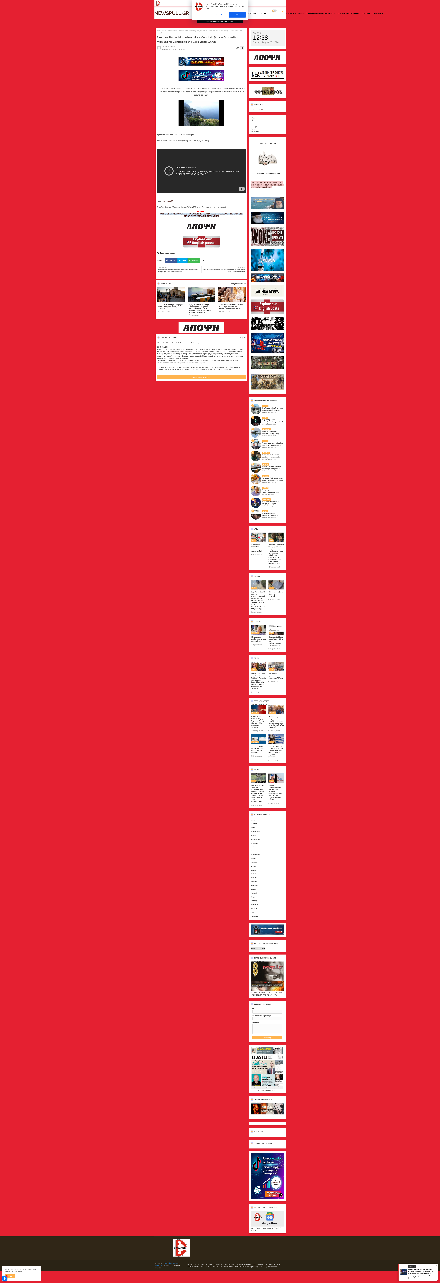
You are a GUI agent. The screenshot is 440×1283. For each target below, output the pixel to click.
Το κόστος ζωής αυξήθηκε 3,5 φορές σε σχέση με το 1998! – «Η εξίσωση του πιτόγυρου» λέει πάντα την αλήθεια (272, 481)
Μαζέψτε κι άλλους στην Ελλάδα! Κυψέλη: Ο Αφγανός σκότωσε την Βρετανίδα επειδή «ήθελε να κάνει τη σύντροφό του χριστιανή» (258, 681)
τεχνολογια (254, 904)
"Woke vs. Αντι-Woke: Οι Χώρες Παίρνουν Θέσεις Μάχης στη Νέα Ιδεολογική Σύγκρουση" (257, 722)
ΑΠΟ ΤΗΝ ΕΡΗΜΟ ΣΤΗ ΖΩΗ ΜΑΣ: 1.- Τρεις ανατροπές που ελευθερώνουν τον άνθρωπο (231, 306)
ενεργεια (254, 862)
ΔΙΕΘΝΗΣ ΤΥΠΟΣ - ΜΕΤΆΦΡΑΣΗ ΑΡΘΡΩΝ (202, 1267)
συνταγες (254, 901)
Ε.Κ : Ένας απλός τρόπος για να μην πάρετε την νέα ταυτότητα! (258, 749)
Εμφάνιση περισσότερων (237, 284)
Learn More (18, 1271)
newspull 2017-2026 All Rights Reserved (262, 1267)
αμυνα (253, 827)
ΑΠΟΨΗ (189, 1264)
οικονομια (254, 878)
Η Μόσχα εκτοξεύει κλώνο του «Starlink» (275, 594)
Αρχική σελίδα (161, 31)
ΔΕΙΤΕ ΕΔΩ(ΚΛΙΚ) (258, 948)
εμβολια (253, 858)
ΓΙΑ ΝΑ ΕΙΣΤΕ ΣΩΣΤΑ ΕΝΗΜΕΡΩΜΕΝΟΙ (201, 216)
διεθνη (253, 847)
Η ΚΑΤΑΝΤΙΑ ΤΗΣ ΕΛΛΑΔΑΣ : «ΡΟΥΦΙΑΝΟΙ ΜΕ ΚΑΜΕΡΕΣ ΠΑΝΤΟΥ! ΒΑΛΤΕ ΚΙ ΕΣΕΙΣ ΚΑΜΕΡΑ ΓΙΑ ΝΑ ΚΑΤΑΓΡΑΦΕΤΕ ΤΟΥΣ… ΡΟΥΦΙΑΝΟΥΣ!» (258, 793)
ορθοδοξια (254, 881)
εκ (251, 851)
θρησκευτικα (172, 31)
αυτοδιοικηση (255, 839)
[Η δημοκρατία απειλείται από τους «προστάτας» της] (256, 491)
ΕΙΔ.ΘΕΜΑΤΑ (289, 13)
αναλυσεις (254, 835)
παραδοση (254, 885)
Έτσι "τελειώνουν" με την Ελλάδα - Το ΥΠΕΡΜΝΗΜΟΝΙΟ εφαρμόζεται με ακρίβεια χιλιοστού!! (275, 751)
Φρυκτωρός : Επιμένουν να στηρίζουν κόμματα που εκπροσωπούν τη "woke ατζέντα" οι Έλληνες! (276, 722)
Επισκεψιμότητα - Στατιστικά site (251, 1264)
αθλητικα (254, 824)
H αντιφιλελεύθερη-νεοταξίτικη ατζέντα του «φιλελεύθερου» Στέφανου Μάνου (271, 516)
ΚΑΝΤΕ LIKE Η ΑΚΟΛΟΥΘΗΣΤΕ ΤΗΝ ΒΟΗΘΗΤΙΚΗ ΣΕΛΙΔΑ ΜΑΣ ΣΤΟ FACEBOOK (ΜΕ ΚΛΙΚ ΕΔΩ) (201, 214)
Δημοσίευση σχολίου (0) (201, 377)
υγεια (252, 912)
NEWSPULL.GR (171, 13)
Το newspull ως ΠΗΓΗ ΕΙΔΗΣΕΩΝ (225, 1264)
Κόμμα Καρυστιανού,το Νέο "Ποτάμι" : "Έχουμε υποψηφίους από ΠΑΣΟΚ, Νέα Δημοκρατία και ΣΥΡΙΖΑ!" (275, 792)
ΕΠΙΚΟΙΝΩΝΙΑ (378, 13)
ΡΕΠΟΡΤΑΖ (366, 13)
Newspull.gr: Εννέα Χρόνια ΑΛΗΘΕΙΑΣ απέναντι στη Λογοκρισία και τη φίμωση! (328, 13)
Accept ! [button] (10, 1276)
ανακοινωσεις (255, 831)
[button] (281, 10)
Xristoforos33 (167, 201)
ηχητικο (253, 866)
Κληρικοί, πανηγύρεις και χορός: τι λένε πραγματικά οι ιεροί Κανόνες (170, 306)
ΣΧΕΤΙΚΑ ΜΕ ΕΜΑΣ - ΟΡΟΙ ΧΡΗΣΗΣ (232, 1267)
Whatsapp (195, 260)
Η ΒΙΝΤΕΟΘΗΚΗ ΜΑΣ (272, 1264)
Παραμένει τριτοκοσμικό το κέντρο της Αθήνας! (275, 676)
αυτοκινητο (254, 843)
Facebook (172, 260)
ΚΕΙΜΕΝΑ (262, 13)
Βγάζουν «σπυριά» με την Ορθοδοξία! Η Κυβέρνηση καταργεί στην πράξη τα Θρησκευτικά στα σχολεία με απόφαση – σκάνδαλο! (200, 308)
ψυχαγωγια (254, 916)
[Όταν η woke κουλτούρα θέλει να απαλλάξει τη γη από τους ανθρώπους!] (256, 444)
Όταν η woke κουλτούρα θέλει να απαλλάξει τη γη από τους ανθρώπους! (272, 445)
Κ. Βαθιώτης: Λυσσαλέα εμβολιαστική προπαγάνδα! (256, 548)
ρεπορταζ (254, 893)
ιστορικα (253, 870)
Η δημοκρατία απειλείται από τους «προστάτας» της (272, 491)
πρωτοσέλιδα (263, 1090)
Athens (257, 32)
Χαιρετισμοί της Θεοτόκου (203, 1264)
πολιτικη (253, 889)
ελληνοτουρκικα (256, 854)
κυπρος (253, 874)
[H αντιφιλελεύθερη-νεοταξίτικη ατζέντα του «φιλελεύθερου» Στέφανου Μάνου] (256, 514)
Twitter (183, 260)
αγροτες (253, 820)
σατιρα (253, 897)
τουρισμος (254, 908)
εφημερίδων (272, 1090)
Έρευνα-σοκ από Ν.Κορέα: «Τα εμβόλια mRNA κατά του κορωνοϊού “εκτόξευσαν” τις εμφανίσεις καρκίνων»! (267, 184)
